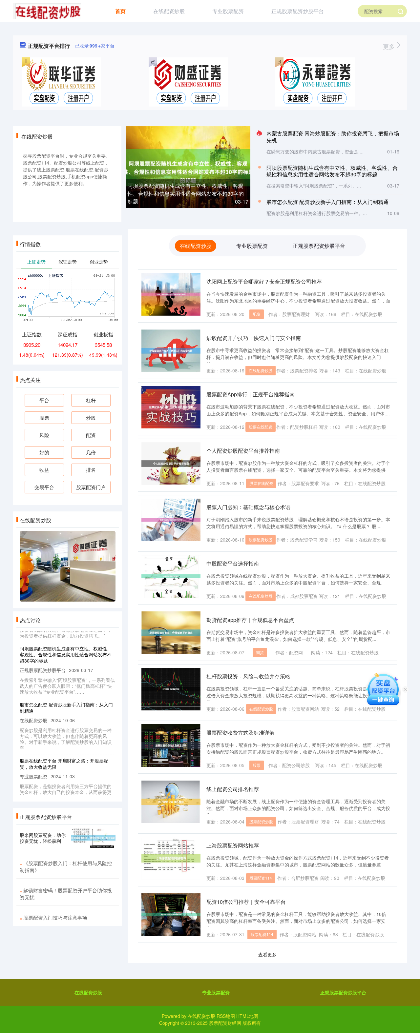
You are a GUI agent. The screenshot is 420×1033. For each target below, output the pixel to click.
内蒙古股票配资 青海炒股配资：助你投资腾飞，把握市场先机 (332, 136)
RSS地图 (226, 1016)
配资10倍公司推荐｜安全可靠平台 (246, 901)
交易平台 (44, 487)
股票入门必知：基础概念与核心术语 (248, 507)
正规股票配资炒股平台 (297, 11)
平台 (44, 400)
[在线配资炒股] (47, 10)
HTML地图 (247, 1016)
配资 (257, 314)
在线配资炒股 (169, 11)
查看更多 (267, 954)
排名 (91, 469)
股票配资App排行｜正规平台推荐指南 (250, 394)
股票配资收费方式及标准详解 (240, 732)
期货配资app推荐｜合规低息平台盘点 (250, 620)
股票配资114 (260, 878)
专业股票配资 (228, 11)
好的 (44, 452)
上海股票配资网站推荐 (232, 845)
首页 (120, 11)
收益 (44, 469)
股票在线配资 (260, 426)
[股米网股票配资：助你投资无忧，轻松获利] (93, 837)
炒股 (91, 417)
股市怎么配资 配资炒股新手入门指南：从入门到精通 (327, 202)
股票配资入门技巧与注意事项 (55, 917)
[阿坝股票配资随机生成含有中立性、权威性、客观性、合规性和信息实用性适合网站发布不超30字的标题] (188, 167)
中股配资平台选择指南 (232, 563)
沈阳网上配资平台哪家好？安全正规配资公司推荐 (264, 281)
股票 (257, 765)
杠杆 (91, 400)
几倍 (91, 452)
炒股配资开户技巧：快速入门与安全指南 (253, 338)
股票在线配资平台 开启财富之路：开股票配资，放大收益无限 (64, 754)
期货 (260, 652)
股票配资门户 (91, 487)
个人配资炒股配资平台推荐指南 (243, 450)
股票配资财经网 (225, 1023)
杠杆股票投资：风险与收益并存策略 (248, 676)
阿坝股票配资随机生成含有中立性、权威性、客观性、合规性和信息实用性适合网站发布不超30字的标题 (186, 193)
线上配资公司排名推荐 (232, 789)
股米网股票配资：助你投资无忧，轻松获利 (43, 838)
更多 (389, 46)
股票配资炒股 (260, 539)
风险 (44, 434)
